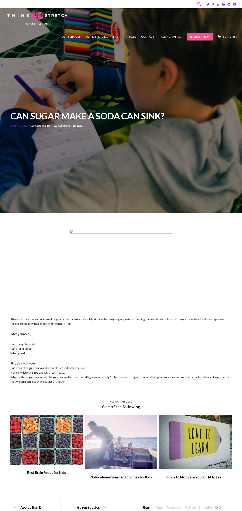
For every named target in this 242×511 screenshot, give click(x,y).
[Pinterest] (228, 4)
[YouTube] (234, 4)
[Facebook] (213, 4)
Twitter (190, 508)
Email (159, 508)
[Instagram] (218, 4)
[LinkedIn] (223, 4)
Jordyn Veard (18, 126)
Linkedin (205, 508)
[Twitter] (208, 4)
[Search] (199, 4)
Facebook (174, 508)
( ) (229, 36)
